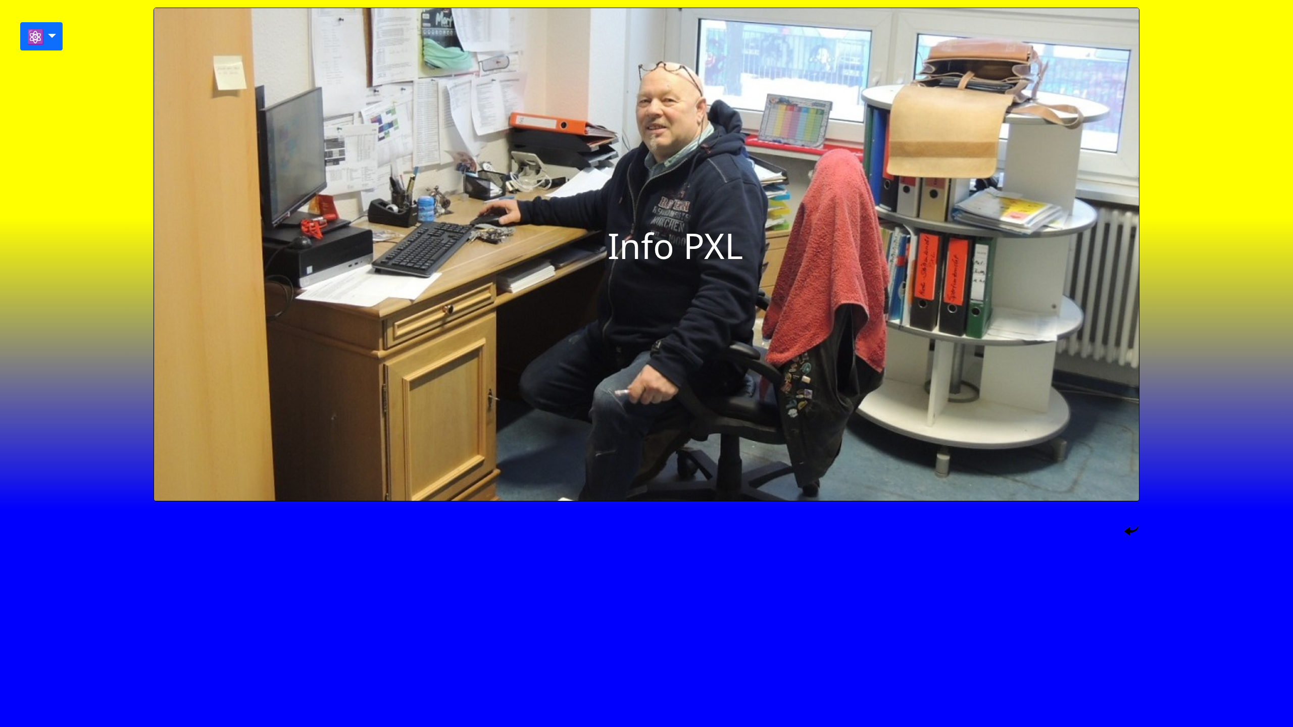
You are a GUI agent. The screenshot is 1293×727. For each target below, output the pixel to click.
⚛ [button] (35, 36)
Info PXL (675, 245)
